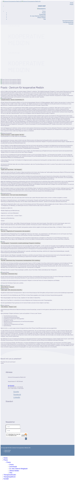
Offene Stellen (41, 17)
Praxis (71, 4)
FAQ (44, 19)
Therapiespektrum (68, 22)
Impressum (7, 451)
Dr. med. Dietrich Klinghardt (38, 16)
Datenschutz (7, 450)
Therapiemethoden (67, 21)
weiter (2, 363)
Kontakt (71, 24)
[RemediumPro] (41, 8)
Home (71, 3)
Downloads (42, 14)
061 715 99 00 (11, 385)
